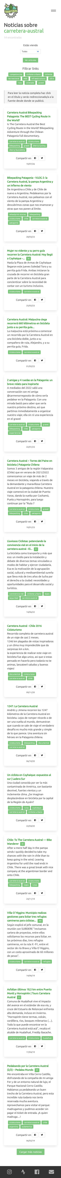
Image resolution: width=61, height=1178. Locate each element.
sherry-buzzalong (17, 150)
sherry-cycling (39, 146)
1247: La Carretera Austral (22, 706)
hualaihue (47, 1038)
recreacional (13, 78)
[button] (53, 10)
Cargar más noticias (30, 1151)
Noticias (13, 25)
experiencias (15, 433)
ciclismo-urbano (34, 74)
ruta (20, 83)
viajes (26, 885)
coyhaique (36, 808)
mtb (25, 78)
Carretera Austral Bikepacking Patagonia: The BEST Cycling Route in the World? (28, 116)
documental (14, 674)
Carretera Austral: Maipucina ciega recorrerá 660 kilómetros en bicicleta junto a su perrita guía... (28, 323)
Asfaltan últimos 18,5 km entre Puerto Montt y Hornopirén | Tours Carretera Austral (29, 993)
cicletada (30, 83)
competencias (16, 74)
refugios (46, 961)
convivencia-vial (16, 594)
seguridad (13, 598)
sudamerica (27, 1127)
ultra (52, 78)
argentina (13, 1127)
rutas (26, 808)
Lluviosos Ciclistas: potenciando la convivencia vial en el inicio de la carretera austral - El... (26, 545)
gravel (41, 83)
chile (26, 219)
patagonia (13, 223)
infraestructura (38, 78)
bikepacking (14, 146)
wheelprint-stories (17, 214)
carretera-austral (17, 141)
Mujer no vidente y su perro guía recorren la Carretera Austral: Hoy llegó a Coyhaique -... (30, 254)
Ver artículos (30, 60)
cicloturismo (33, 141)
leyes (47, 594)
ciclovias (48, 74)
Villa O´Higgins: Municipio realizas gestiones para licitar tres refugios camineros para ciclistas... (27, 916)
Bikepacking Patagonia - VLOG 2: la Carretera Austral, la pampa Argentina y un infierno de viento (30, 181)
